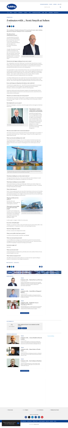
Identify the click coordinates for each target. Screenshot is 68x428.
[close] (42, 24)
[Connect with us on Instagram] (39, 417)
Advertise (51, 421)
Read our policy (11, 423)
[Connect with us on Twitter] (29, 417)
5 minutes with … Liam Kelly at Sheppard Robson (31, 291)
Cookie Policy (29, 421)
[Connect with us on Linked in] (32, 417)
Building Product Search (55, 409)
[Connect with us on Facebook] (26, 417)
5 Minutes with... (10, 262)
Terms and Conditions (22, 421)
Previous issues (10, 409)
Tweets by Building (50, 335)
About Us (47, 421)
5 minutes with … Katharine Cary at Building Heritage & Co (29, 303)
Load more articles (24, 313)
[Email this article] (13, 26)
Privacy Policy (35, 421)
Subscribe (55, 4)
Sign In (59, 4)
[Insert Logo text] (12, 9)
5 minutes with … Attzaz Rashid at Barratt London (31, 338)
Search (60, 7)
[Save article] (42, 26)
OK (18, 423)
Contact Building (42, 421)
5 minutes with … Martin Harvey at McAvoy (31, 280)
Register (50, 4)
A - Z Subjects (25, 409)
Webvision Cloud (36, 424)
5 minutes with (9, 17)
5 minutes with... (16, 262)
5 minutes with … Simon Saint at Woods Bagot (30, 350)
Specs (55, 421)
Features (22, 289)
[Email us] (36, 417)
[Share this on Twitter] (9, 26)
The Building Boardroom (44, 4)
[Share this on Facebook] (7, 26)
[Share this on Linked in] (11, 26)
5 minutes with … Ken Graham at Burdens (31, 361)
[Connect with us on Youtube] (42, 417)
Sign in (30, 24)
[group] (56, 12)
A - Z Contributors (40, 409)
